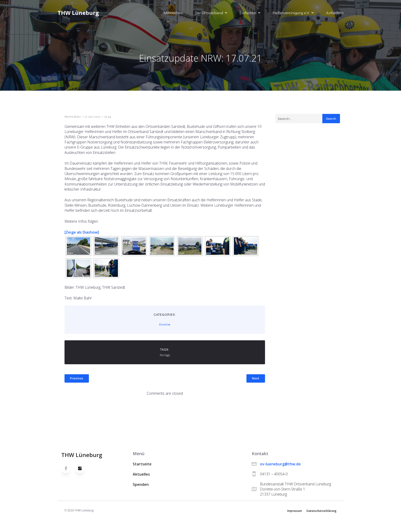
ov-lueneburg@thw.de (280, 464)
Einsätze (164, 324)
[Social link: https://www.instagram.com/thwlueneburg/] (82, 468)
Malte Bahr (73, 116)
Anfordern (334, 12)
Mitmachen (173, 12)
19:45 (107, 116)
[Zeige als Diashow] (82, 232)
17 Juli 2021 (92, 116)
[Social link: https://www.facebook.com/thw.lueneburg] (68, 468)
